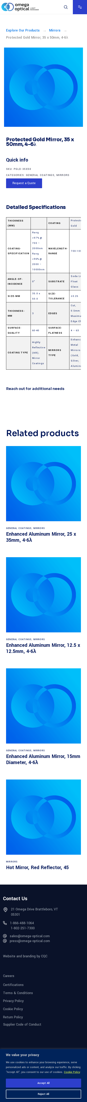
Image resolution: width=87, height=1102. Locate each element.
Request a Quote (24, 183)
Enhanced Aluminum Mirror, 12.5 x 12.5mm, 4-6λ (43, 648)
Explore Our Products (23, 30)
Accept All (43, 1083)
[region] (43, 1075)
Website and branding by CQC (25, 956)
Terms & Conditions (18, 992)
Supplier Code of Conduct (22, 1024)
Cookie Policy (72, 1072)
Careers (8, 976)
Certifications (13, 985)
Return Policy (13, 1017)
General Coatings (40, 175)
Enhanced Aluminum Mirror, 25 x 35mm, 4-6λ (41, 537)
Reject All (43, 1094)
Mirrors (54, 30)
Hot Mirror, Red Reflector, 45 (37, 867)
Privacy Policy (13, 1001)
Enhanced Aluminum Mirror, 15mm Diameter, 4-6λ (43, 759)
